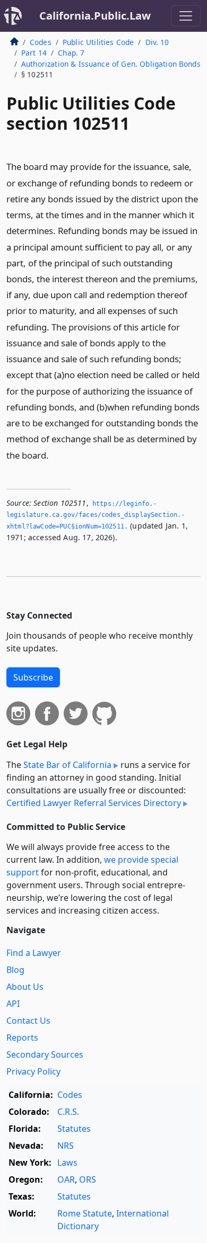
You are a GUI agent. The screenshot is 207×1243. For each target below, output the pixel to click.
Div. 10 (157, 42)
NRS (65, 1145)
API (13, 1003)
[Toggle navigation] (186, 15)
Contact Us (28, 1020)
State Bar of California (67, 765)
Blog (15, 970)
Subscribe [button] (33, 677)
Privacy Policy (33, 1071)
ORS (87, 1179)
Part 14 (34, 53)
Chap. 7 (71, 53)
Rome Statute (84, 1213)
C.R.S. (68, 1111)
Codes (40, 42)
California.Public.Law (95, 15)
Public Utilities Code (98, 42)
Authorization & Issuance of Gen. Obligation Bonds (111, 64)
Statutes (74, 1128)
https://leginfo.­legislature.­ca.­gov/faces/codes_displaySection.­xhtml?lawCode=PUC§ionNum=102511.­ (95, 515)
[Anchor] (54, 454)
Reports (22, 1037)
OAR (66, 1179)
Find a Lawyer (33, 953)
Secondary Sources (44, 1054)
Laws (67, 1162)
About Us (25, 986)
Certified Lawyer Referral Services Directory (93, 803)
